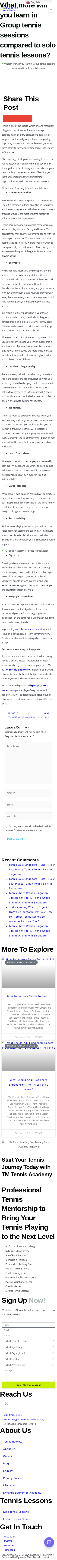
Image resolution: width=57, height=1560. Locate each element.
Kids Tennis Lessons (16, 1511)
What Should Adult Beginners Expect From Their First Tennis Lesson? (28, 1084)
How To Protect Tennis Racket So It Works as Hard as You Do (30, 916)
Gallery (7, 1456)
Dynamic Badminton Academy (22, 1492)
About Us (9, 1448)
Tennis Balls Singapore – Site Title (30, 864)
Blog (6, 1463)
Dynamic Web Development (32, 1557)
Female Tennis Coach (16, 1519)
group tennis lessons (26, 629)
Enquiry (8, 1470)
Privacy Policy (12, 1478)
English (35, 2)
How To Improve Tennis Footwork (28, 996)
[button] (6, 118)
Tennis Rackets (12, 1441)
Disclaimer (9, 1485)
